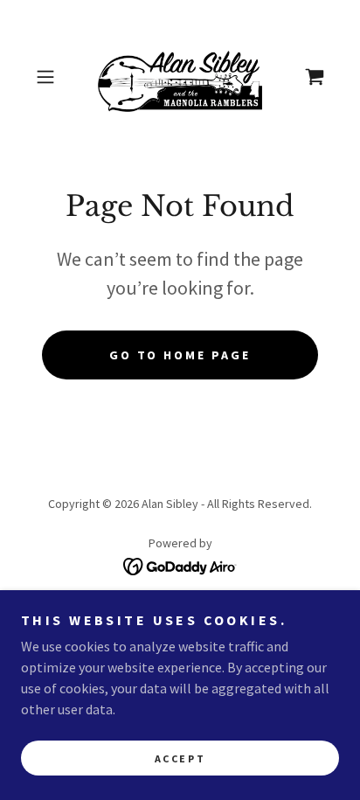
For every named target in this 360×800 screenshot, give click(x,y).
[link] (180, 77)
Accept (180, 758)
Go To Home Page (180, 355)
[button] (50, 76)
